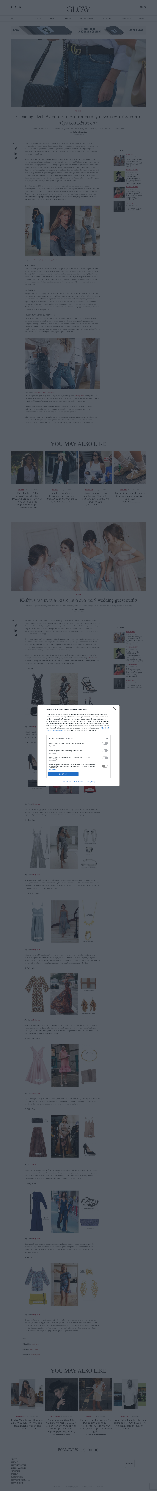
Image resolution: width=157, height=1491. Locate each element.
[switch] (105, 743)
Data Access (78, 782)
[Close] (115, 709)
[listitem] (78, 738)
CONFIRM (63, 774)
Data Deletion (66, 782)
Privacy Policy (90, 782)
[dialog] (78, 745)
